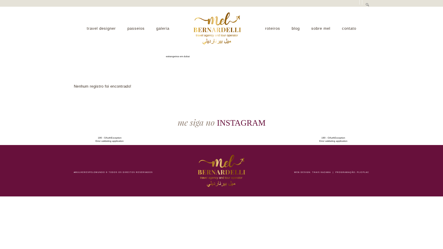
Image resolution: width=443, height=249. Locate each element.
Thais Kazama (321, 172)
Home (217, 28)
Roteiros (272, 28)
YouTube (337, 4)
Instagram (346, 4)
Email (354, 4)
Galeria (162, 28)
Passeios (136, 28)
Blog (296, 28)
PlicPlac (363, 172)
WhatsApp (422, 145)
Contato (349, 28)
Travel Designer (101, 28)
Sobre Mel (320, 28)
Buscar (367, 4)
